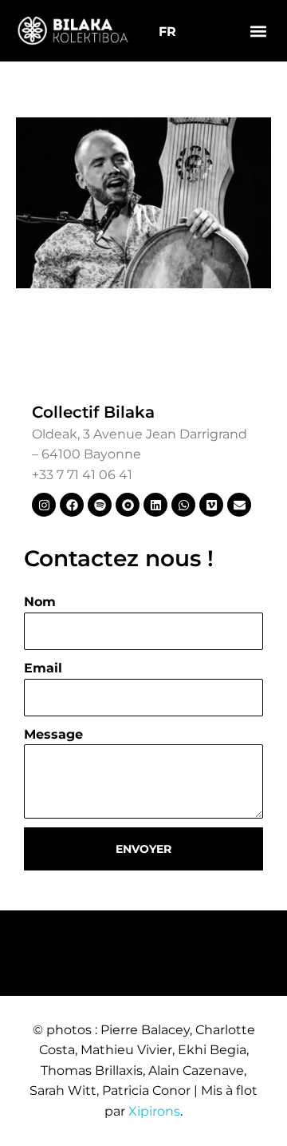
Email (43, 668)
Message (53, 734)
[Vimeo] (211, 505)
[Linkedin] (155, 505)
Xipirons (154, 1111)
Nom (40, 601)
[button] (258, 31)
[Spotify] (100, 505)
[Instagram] (44, 505)
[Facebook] (72, 505)
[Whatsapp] (183, 505)
